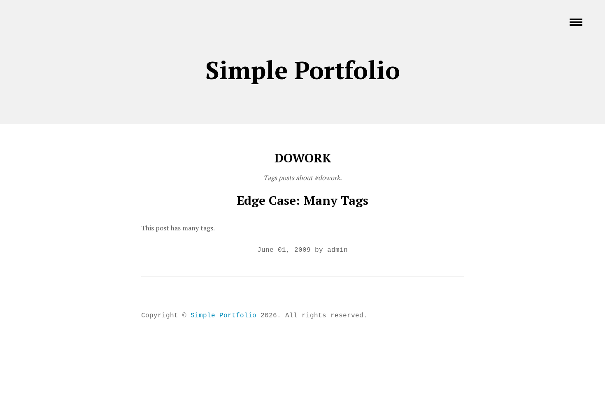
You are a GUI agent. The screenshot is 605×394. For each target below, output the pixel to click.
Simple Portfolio (302, 70)
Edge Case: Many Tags (302, 200)
